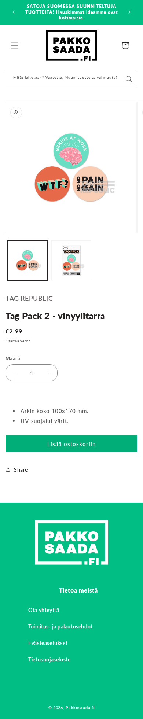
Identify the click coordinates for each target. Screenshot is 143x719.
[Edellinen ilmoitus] (14, 12)
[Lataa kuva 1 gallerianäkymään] (27, 260)
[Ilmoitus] (129, 12)
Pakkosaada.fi (80, 707)
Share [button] (21, 470)
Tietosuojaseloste (49, 659)
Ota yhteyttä (43, 610)
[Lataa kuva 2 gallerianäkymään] (71, 260)
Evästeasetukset (47, 643)
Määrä (13, 358)
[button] (15, 45)
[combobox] (71, 79)
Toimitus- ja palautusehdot (60, 626)
